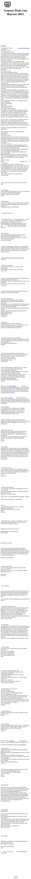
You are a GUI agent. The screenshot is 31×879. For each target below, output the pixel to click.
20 (28, 161)
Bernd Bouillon (12, 386)
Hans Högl (11, 740)
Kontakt (15, 877)
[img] (15, 4)
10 (26, 161)
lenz (12, 851)
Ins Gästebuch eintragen (23, 48)
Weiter (2, 161)
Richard (11, 397)
